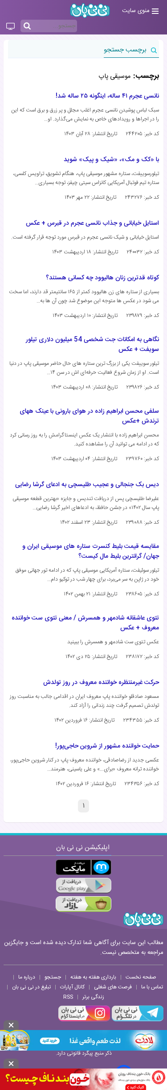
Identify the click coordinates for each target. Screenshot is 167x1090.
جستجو (53, 977)
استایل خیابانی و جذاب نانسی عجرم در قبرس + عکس (92, 223)
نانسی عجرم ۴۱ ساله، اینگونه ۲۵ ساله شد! (107, 96)
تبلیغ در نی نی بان (31, 987)
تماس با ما (152, 987)
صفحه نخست (141, 977)
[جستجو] (27, 26)
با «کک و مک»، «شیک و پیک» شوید (111, 160)
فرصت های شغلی (113, 987)
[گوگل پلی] (83, 885)
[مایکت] (83, 867)
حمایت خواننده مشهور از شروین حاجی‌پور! (107, 746)
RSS (68, 996)
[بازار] (83, 904)
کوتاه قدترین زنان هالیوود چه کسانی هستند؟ (102, 278)
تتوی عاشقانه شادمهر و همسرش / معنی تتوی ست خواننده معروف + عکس (85, 623)
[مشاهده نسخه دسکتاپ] (10, 26)
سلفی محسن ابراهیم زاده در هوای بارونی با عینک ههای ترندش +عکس (89, 416)
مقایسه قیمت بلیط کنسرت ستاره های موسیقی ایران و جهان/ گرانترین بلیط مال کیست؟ (90, 551)
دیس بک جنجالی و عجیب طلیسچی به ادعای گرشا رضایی (87, 485)
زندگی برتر (93, 996)
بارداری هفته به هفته (93, 977)
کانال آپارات (72, 987)
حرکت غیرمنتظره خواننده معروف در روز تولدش (101, 683)
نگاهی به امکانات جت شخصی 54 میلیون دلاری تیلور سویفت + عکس (92, 345)
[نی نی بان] (90, 10)
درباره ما (26, 977)
